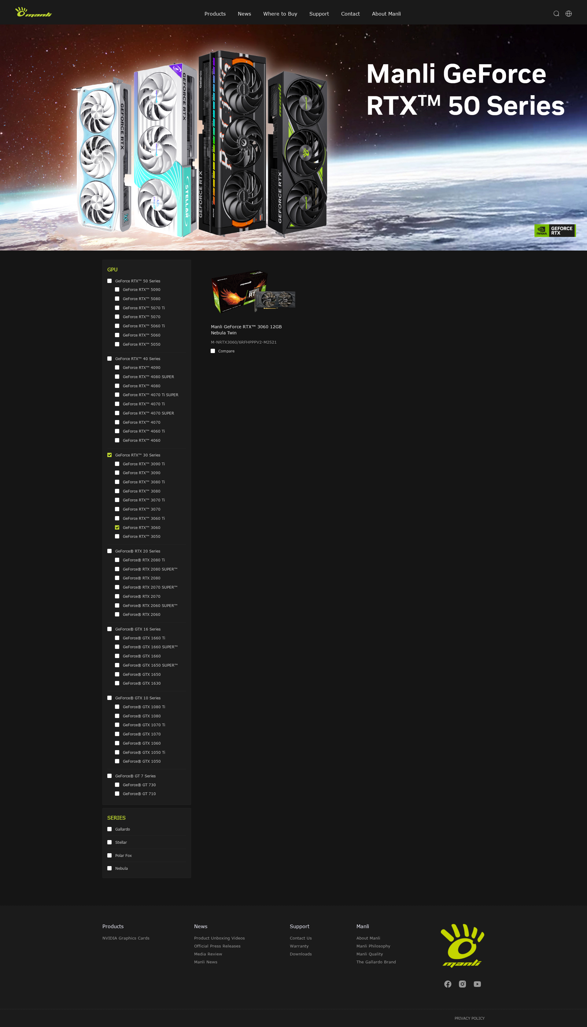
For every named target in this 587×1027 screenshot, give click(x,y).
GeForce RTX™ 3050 (142, 536)
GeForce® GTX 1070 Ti (144, 725)
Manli (362, 926)
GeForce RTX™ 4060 (142, 440)
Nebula (121, 868)
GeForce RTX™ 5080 (142, 298)
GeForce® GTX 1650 (142, 674)
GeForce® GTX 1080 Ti (144, 707)
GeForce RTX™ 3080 (142, 491)
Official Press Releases (217, 945)
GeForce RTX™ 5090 (142, 289)
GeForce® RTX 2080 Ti (144, 560)
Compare (226, 351)
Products (215, 14)
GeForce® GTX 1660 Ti (144, 638)
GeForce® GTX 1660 (142, 656)
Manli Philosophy (373, 945)
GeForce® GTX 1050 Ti (144, 752)
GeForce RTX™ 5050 (142, 344)
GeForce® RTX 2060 (142, 614)
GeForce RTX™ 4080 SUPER (148, 376)
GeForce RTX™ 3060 (142, 527)
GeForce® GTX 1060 (142, 743)
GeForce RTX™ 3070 (142, 509)
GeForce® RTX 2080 (142, 578)
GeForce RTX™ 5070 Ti (144, 308)
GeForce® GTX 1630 (142, 683)
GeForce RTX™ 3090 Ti (144, 464)
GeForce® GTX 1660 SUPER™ (150, 647)
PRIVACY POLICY (470, 1018)
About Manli (386, 14)
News (244, 14)
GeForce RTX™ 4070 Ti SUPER (150, 395)
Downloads (301, 953)
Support (319, 14)
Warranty (299, 945)
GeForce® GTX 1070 (142, 734)
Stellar (121, 842)
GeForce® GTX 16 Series (138, 629)
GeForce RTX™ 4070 (142, 422)
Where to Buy (280, 14)
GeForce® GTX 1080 (142, 716)
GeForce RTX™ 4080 (142, 386)
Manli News (205, 961)
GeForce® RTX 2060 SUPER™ (150, 605)
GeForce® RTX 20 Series (137, 551)
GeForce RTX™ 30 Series (137, 455)
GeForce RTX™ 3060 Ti (144, 518)
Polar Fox (123, 855)
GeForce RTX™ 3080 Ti (144, 482)
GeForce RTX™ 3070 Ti (144, 500)
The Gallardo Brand (376, 961)
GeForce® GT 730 (139, 785)
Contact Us (301, 938)
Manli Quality (369, 953)
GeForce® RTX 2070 (142, 596)
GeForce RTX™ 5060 (142, 335)
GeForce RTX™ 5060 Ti (144, 326)
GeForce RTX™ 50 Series (137, 281)
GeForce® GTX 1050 (142, 761)
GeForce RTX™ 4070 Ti (144, 404)
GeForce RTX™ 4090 (142, 367)
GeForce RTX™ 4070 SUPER (148, 413)
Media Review (208, 953)
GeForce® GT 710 (139, 793)
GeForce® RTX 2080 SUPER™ (150, 569)
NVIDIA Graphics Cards (126, 938)
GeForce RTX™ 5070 (142, 316)
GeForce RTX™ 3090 (142, 473)
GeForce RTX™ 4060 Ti (144, 431)
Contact (350, 14)
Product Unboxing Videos (219, 938)
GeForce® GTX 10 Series (138, 698)
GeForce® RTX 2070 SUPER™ (150, 587)
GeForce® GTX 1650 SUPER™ (150, 665)
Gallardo (122, 829)
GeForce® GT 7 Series (135, 776)
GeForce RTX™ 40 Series (137, 358)
